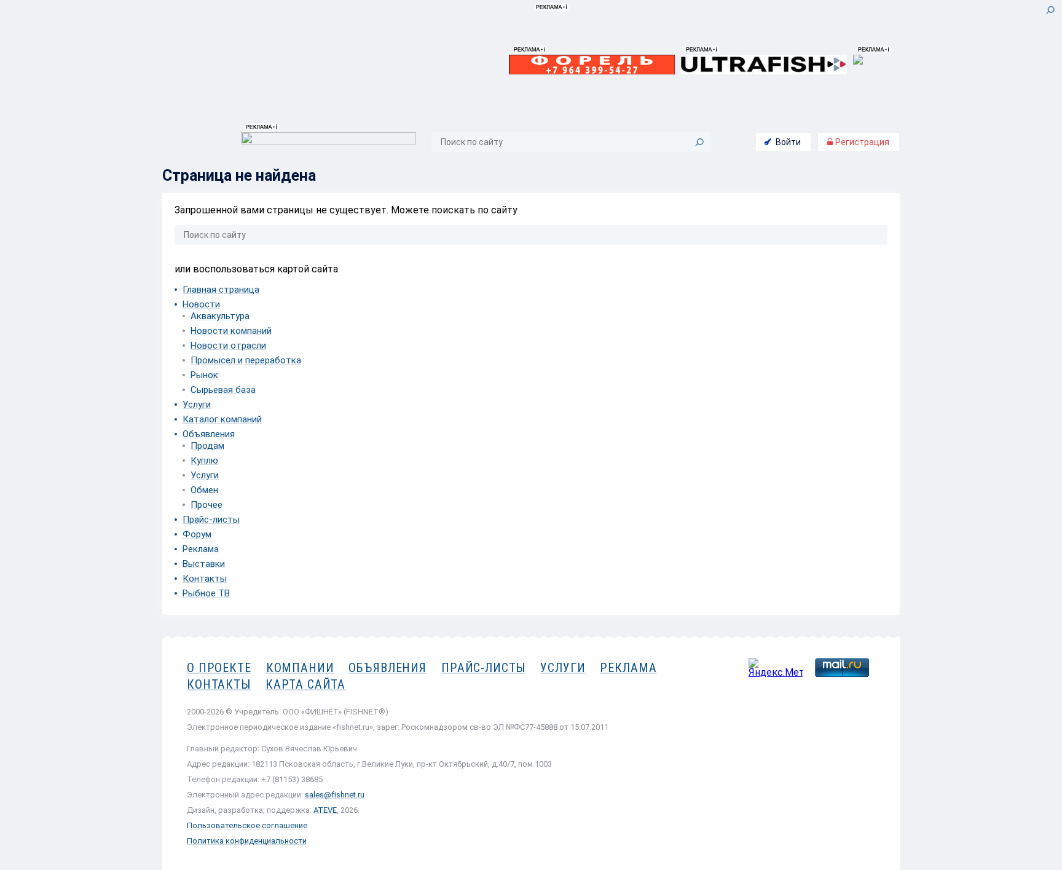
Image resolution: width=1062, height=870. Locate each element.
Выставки (204, 563)
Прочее (206, 504)
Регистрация (861, 142)
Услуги (197, 404)
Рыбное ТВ (206, 593)
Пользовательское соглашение (247, 825)
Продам (207, 445)
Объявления (209, 434)
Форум (197, 534)
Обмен (204, 490)
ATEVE (325, 810)
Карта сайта (305, 684)
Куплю (204, 460)
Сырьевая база (223, 389)
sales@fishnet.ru (334, 794)
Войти (788, 142)
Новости (201, 304)
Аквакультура (220, 316)
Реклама (201, 549)
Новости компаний (231, 330)
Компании (300, 667)
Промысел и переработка (246, 360)
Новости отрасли (228, 345)
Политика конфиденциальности (247, 840)
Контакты (205, 578)
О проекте (219, 667)
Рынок (204, 375)
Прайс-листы (211, 519)
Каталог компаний (222, 419)
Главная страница (221, 289)
